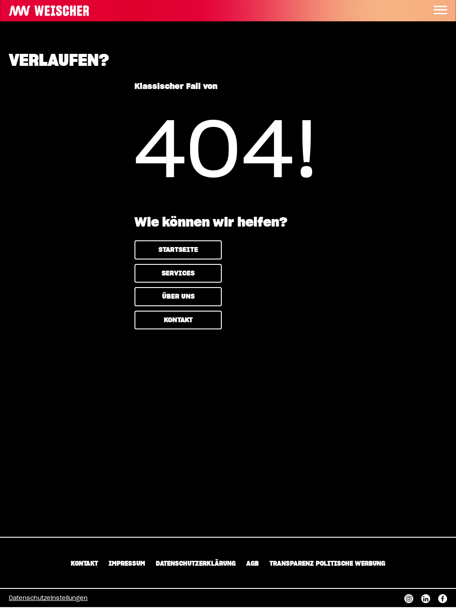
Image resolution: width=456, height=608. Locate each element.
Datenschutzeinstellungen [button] (48, 598)
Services (178, 273)
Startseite (178, 250)
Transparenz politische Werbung (327, 564)
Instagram (408, 598)
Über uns (178, 296)
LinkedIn (425, 598)
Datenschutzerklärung (196, 564)
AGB (252, 564)
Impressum (127, 564)
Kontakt (178, 320)
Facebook (442, 598)
